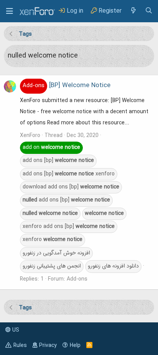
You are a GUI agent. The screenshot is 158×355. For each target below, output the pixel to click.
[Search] (148, 11)
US (15, 330)
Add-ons (77, 279)
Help (75, 345)
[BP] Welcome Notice (66, 86)
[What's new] (133, 11)
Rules (20, 345)
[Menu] (10, 11)
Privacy (48, 345)
